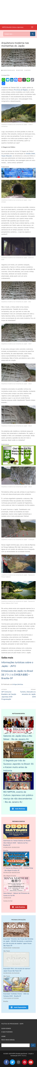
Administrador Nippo (8, 70)
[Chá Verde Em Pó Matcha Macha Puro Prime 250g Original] (18, 464)
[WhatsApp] (3, 80)
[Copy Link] (32, 80)
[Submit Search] (32, 34)
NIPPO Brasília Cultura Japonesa (12, 27)
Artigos (28, 70)
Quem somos (6, 1028)
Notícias (20, 684)
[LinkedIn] (12, 80)
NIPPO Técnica (22, 1055)
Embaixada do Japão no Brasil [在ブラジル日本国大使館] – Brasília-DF (17, 675)
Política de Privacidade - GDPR (12, 1024)
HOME (3, 1036)
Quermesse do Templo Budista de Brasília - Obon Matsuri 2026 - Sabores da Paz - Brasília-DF (17, 843)
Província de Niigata (20, 90)
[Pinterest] (20, 80)
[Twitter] (12, 1062)
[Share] (3, 83)
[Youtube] (30, 1062)
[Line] (28, 80)
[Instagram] (18, 1062)
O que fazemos (6, 1032)
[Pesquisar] (33, 1045)
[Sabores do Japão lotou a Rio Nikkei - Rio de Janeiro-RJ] (18, 733)
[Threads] (24, 80)
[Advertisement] (18, 12)
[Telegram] (8, 80)
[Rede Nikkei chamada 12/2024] (18, 177)
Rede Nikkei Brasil (8, 1040)
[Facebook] (16, 80)
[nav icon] (32, 27)
